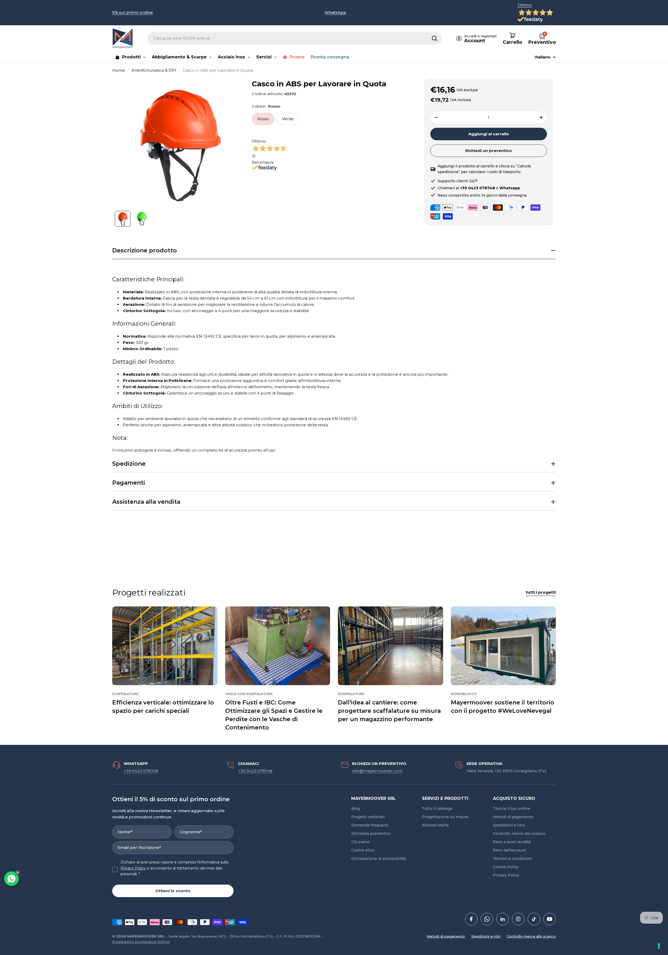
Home (118, 70)
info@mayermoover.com (377, 770)
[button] (334, 250)
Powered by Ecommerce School (141, 942)
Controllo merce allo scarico (531, 936)
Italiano (543, 56)
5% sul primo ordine (132, 12)
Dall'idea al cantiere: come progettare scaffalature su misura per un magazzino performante (389, 711)
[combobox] (294, 38)
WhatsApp (335, 12)
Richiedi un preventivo (488, 150)
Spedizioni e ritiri (485, 936)
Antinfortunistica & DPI (154, 70)
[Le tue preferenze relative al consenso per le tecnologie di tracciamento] (659, 946)
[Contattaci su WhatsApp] (11, 878)
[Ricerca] (434, 38)
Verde (288, 118)
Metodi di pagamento (446, 936)
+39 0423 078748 (141, 770)
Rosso (263, 118)
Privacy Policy (133, 868)
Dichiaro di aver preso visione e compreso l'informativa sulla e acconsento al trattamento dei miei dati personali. (174, 868)
